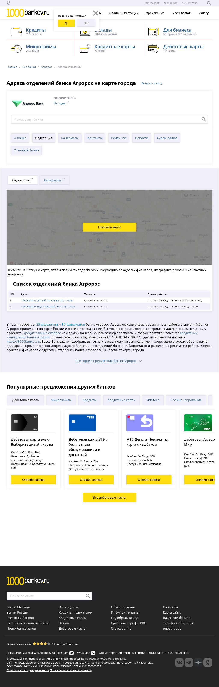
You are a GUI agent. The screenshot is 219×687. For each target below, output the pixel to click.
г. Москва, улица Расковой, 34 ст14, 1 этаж (48, 306)
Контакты (94, 138)
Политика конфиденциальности (28, 670)
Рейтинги (118, 138)
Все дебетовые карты (109, 497)
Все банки (29, 67)
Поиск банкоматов (21, 628)
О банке (20, 138)
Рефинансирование (186, 400)
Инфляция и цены (125, 612)
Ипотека (152, 400)
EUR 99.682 (171, 3)
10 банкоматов (73, 324)
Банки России (17, 612)
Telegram (62, 653)
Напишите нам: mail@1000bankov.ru (31, 653)
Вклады (60, 103)
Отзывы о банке (26, 150)
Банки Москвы (18, 607)
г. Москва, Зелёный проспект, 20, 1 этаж (47, 300)
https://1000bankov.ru (23, 341)
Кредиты (89, 400)
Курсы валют (181, 13)
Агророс (46, 67)
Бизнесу (203, 13)
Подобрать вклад (124, 618)
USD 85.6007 (151, 3)
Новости (141, 138)
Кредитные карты (121, 400)
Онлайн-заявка (33, 480)
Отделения (43, 138)
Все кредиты (68, 607)
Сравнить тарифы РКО (128, 623)
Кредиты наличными (75, 612)
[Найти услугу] (204, 119)
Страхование (155, 13)
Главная (12, 67)
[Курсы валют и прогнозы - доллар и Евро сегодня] (179, 662)
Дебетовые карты (26, 400)
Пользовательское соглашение (71, 670)
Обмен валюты (123, 607)
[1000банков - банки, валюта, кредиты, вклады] (207, 662)
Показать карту (109, 227)
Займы (64, 623)
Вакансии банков (176, 618)
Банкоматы (70, 138)
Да (66, 23)
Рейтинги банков (20, 618)
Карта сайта (172, 612)
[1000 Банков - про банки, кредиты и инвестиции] (198, 662)
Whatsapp (83, 653)
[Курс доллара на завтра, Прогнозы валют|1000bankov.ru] (189, 662)
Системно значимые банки (28, 623)
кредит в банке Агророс (42, 333)
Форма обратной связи (114, 653)
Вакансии (138, 653)
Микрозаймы (61, 400)
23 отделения (47, 324)
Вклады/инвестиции (123, 13)
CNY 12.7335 (189, 3)
